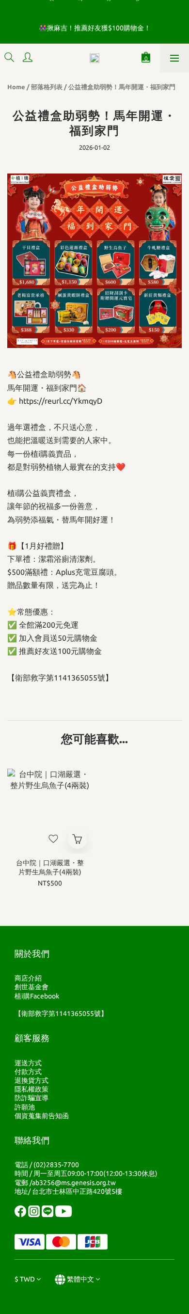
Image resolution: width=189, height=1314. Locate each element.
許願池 (25, 1107)
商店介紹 (28, 978)
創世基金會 (31, 987)
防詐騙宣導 (31, 1098)
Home (16, 86)
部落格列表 (47, 86)
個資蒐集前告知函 (42, 1116)
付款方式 (28, 1072)
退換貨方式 (31, 1080)
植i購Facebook (37, 996)
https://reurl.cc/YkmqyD (60, 400)
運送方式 (28, 1063)
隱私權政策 (31, 1089)
